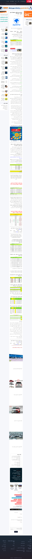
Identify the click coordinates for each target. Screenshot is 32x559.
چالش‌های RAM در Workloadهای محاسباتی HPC (2, 82)
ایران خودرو (19, 491)
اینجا (19, 229)
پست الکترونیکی (19, 517)
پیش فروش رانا (15, 499)
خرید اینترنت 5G (5, 107)
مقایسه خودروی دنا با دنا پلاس (18, 420)
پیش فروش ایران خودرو (16, 15)
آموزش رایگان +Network (29, 548)
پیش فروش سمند (19, 499)
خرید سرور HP (5, 106)
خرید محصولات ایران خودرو (18, 496)
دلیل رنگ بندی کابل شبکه (2, 91)
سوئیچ (13, 545)
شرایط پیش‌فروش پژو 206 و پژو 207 (20, 488)
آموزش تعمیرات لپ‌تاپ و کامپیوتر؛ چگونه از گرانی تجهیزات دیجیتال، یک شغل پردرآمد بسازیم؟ (2, 86)
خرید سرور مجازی (5, 108)
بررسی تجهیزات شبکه (23, 1)
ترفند (15, 1)
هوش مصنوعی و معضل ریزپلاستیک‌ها (17, 462)
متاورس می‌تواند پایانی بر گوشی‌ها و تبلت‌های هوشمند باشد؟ (2, 30)
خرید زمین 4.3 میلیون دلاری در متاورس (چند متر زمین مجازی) (2, 46)
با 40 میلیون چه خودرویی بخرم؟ (18, 394)
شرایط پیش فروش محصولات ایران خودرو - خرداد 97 (16, 13)
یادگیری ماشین (23, 545)
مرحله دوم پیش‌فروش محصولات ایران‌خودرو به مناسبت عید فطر (16, 489)
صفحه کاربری (4, 548)
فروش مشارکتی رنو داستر (19, 502)
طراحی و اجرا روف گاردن (4, 105)
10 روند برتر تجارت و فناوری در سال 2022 (2, 34)
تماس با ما (8, 1)
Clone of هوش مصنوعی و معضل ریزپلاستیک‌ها (2, 58)
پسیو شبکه (6, 109)
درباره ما (5, 542)
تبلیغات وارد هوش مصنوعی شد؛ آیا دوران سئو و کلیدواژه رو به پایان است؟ (16, 460)
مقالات (18, 1)
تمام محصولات (12, 548)
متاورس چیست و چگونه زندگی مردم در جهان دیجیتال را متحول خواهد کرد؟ (2, 51)
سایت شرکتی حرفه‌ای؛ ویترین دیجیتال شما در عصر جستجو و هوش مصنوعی (2, 78)
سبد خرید (4, 550)
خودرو (20, 15)
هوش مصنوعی (23, 543)
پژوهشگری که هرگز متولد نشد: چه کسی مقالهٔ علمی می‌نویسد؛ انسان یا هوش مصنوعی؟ (26, 23)
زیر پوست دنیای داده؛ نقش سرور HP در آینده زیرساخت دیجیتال (2, 99)
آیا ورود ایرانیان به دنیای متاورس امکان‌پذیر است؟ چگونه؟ (2, 42)
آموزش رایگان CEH (28, 551)
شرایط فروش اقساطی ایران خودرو (17, 368)
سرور (11, 557)
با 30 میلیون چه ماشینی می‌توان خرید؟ (17, 446)
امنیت (30, 543)
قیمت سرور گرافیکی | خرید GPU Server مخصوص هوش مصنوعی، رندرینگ (2, 73)
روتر (13, 543)
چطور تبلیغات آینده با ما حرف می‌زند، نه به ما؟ (2, 95)
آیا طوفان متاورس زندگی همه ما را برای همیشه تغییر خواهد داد (2, 38)
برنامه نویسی (23, 541)
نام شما (21, 514)
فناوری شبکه (29, 541)
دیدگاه (21, 522)
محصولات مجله (12, 1)
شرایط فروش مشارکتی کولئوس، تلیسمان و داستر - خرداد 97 (12, 488)
